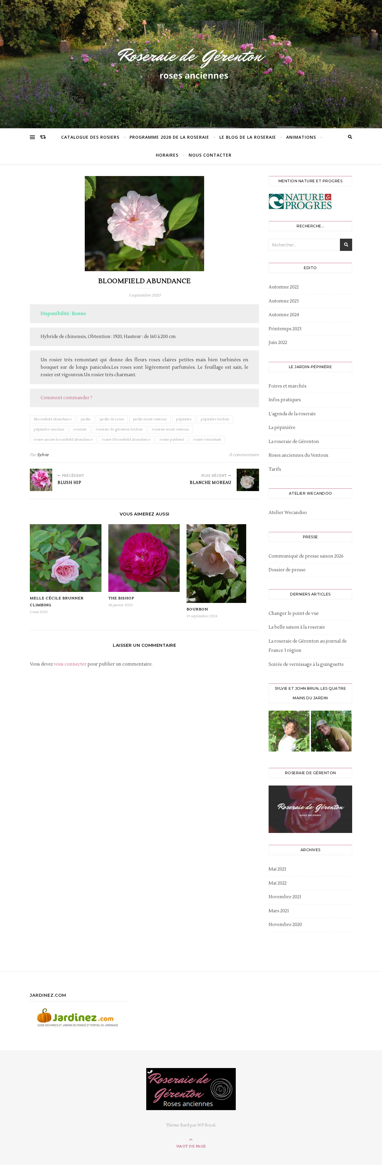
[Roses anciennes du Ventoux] (191, 63)
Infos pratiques (285, 400)
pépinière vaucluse (49, 429)
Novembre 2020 (285, 925)
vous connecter (70, 664)
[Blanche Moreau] (248, 480)
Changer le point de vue (294, 613)
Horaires (167, 155)
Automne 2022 (284, 287)
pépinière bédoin (215, 419)
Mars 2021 (279, 911)
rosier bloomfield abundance (126, 439)
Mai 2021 (277, 869)
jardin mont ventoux (150, 419)
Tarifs (275, 469)
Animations (301, 137)
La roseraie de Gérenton (294, 442)
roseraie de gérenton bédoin (119, 429)
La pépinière (282, 427)
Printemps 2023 (285, 329)
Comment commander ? (66, 398)
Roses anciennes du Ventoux (298, 455)
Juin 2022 (278, 342)
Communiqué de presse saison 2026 (306, 556)
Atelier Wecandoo (288, 513)
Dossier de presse (287, 570)
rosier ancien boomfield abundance (63, 439)
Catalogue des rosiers (90, 137)
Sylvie (43, 455)
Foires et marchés (287, 386)
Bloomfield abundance (53, 419)
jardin (85, 419)
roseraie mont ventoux (170, 429)
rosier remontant (207, 439)
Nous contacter (210, 155)
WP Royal (206, 1125)
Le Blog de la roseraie (247, 137)
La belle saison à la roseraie (297, 627)
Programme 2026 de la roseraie (169, 137)
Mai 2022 (277, 883)
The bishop (121, 598)
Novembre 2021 (285, 897)
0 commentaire (244, 455)
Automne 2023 (284, 301)
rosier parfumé (172, 439)
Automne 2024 (284, 315)
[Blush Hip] (41, 480)
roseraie (80, 429)
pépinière (184, 419)
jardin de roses (112, 419)
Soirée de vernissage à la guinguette (306, 664)
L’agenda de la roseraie (292, 414)
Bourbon (197, 609)
